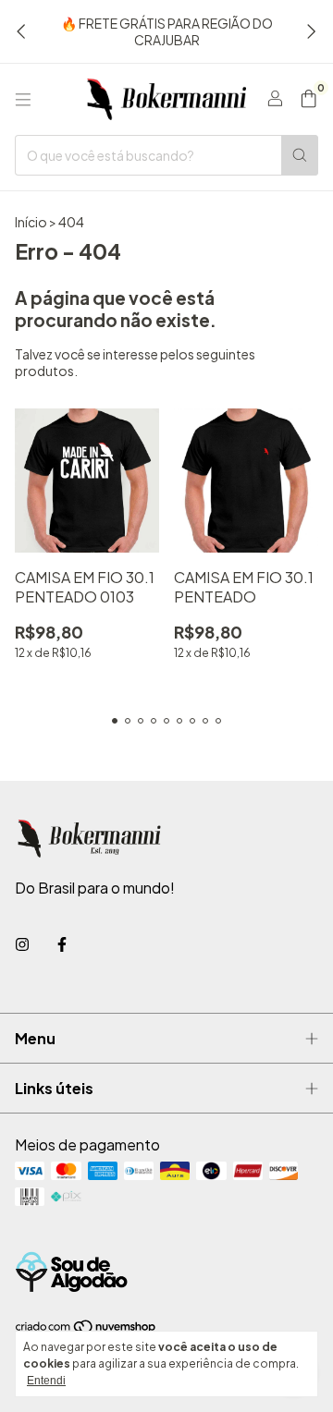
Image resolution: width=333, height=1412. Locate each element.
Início (31, 221)
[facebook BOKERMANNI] (62, 944)
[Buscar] (299, 155)
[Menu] (23, 99)
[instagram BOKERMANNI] (22, 944)
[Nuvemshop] (86, 1329)
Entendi (46, 1380)
